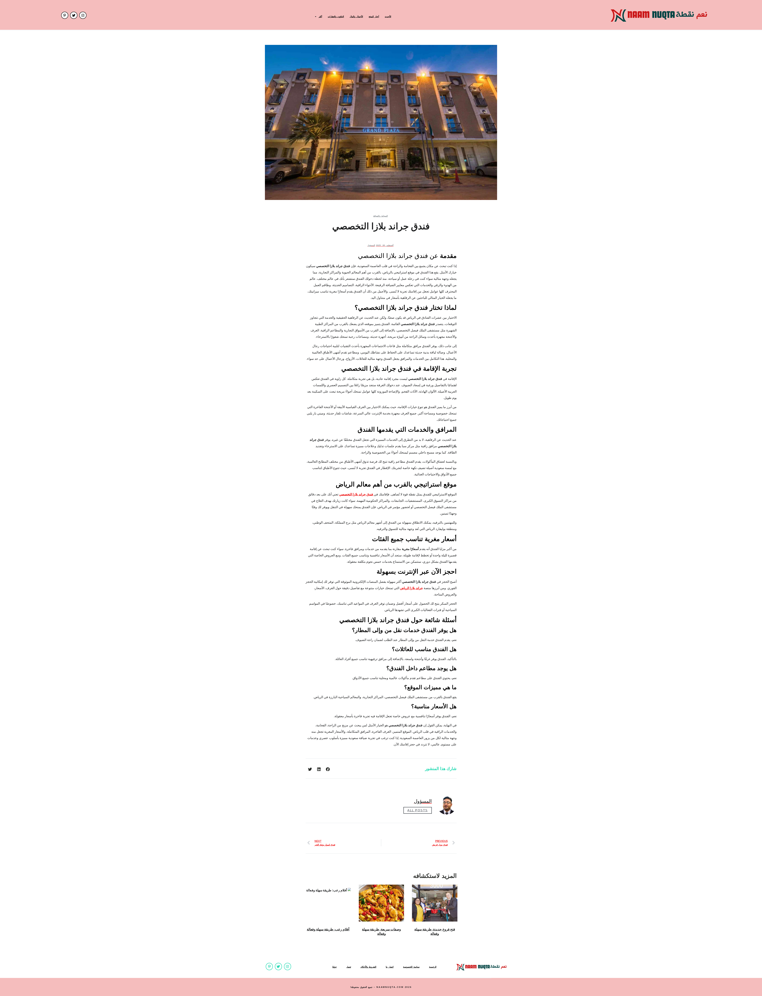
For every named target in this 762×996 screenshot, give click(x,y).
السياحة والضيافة (380, 216)
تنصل (348, 967)
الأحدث (388, 16)
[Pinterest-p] (64, 15)
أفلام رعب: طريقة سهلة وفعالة (328, 929)
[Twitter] (73, 15)
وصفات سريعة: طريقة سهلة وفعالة (381, 931)
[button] (327, 769)
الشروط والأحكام (368, 967)
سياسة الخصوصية (411, 967)
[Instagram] (82, 15)
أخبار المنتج (374, 16)
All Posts (417, 810)
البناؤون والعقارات (336, 16)
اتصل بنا (390, 967)
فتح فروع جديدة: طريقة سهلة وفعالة (434, 931)
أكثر (320, 16)
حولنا (334, 967)
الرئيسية (432, 967)
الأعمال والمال (356, 16)
